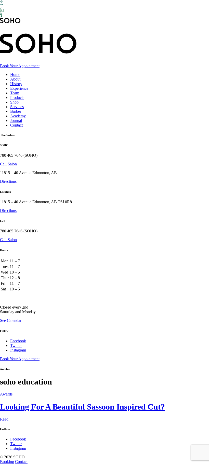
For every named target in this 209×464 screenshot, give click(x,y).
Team (14, 93)
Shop (14, 102)
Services (17, 107)
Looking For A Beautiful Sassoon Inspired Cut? (82, 406)
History (16, 84)
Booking (7, 461)
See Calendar (10, 320)
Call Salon (8, 164)
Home (15, 74)
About (15, 79)
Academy (18, 116)
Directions (8, 181)
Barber (15, 111)
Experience (19, 88)
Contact (16, 125)
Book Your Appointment (20, 66)
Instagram (18, 350)
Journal (16, 120)
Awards (6, 394)
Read (4, 419)
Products (17, 97)
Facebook (18, 341)
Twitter (16, 345)
